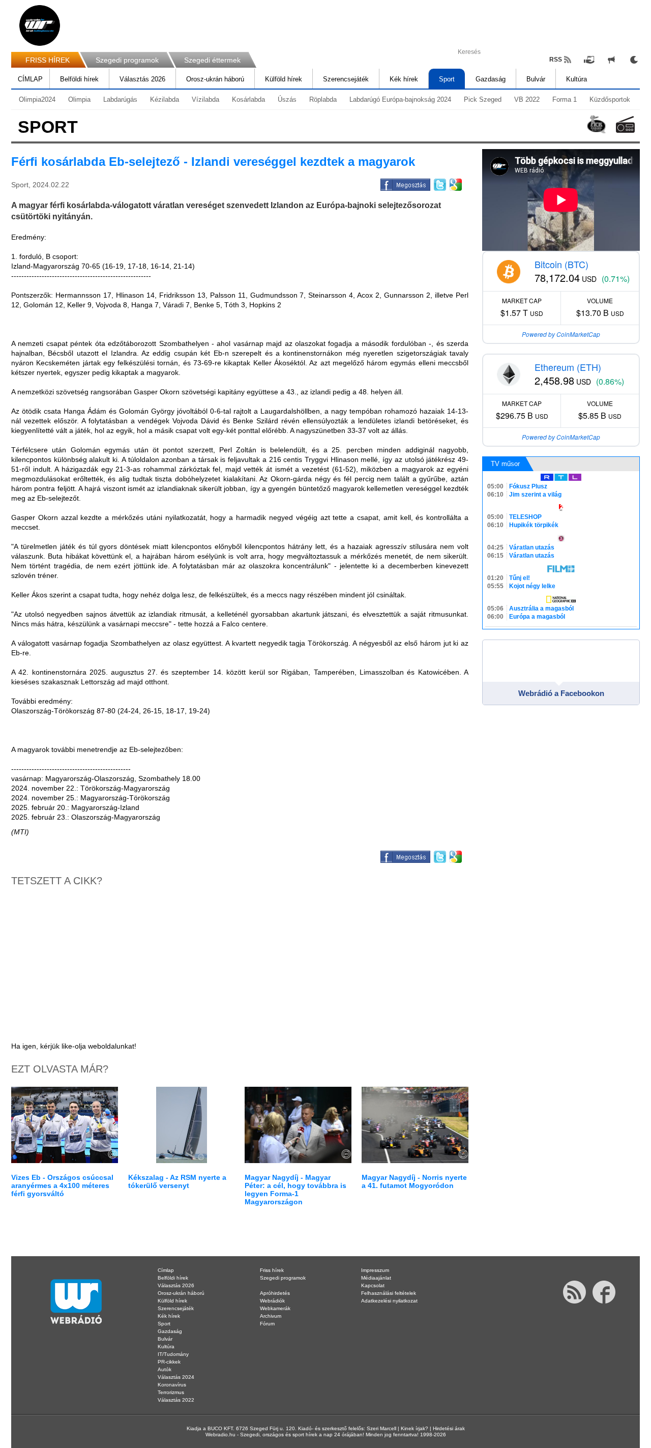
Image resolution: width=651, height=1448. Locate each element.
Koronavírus (172, 1384)
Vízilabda (205, 99)
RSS (555, 59)
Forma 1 (564, 99)
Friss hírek (272, 1270)
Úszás (287, 99)
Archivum (270, 1316)
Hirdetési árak (449, 1428)
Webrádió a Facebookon (561, 693)
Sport (447, 79)
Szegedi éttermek (212, 60)
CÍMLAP (30, 79)
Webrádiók (272, 1301)
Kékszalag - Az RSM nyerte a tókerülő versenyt (177, 1181)
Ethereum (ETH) (568, 366)
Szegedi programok (127, 60)
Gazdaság (491, 79)
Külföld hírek (283, 79)
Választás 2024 (176, 1377)
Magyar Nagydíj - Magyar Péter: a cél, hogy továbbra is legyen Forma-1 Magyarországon (295, 1189)
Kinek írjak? (414, 1428)
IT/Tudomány (173, 1354)
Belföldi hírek (79, 79)
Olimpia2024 (37, 99)
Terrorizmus (171, 1392)
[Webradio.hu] (39, 25)
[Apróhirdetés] (611, 59)
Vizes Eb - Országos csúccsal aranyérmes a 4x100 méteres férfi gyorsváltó (62, 1185)
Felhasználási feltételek (388, 1293)
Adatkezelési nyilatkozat (389, 1301)
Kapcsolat (372, 1285)
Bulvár (535, 79)
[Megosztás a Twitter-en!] (439, 183)
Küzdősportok (609, 99)
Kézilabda (164, 99)
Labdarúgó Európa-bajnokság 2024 (400, 99)
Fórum (267, 1323)
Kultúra (576, 79)
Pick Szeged (482, 99)
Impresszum (375, 1270)
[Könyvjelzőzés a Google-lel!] (455, 183)
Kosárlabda (248, 99)
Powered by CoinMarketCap (561, 334)
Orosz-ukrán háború (215, 79)
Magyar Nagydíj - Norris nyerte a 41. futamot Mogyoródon (414, 1181)
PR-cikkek (169, 1362)
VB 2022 (527, 99)
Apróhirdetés (275, 1293)
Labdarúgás (120, 99)
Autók (164, 1369)
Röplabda (323, 99)
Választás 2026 (142, 79)
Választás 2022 (176, 1400)
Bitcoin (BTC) (561, 264)
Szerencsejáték (346, 79)
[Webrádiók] (625, 124)
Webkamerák (275, 1308)
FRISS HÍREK (47, 60)
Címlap (166, 1270)
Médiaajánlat (376, 1278)
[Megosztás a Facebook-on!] (404, 183)
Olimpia (79, 99)
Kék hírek (404, 79)
